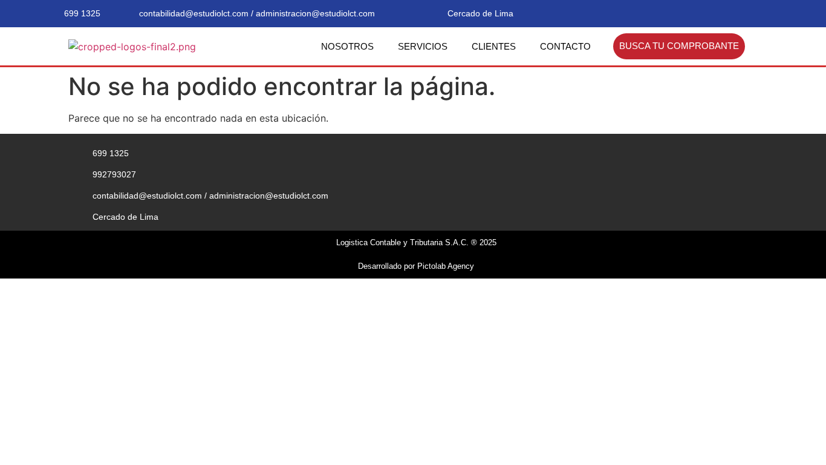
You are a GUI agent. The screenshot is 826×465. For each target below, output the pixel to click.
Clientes (494, 46)
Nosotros (347, 46)
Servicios (422, 46)
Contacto (565, 46)
